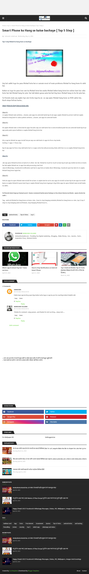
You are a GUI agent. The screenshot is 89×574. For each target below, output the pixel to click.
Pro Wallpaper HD (8, 437)
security (21, 527)
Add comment (14, 325)
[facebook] (23, 412)
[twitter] (66, 412)
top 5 (8, 26)
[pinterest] (66, 417)
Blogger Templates (33, 571)
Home (4, 26)
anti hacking (78, 523)
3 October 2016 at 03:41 (22, 308)
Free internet (29, 523)
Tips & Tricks (24, 215)
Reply (16, 298)
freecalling (6, 527)
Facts (21, 523)
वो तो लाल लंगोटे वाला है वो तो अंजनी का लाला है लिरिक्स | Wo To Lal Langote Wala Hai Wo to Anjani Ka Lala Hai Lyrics (49, 448)
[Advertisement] (44, 7)
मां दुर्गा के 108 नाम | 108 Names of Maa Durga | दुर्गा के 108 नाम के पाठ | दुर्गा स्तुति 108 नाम (40, 498)
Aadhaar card (7, 523)
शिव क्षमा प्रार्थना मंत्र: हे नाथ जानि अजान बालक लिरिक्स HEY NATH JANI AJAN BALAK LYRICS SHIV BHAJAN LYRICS (50, 459)
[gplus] (23, 417)
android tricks (13, 215)
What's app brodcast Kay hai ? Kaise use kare (14, 269)
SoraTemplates (13, 571)
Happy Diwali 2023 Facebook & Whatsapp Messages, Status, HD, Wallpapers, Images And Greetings (47, 509)
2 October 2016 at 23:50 (22, 292)
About (78, 571)
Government (39, 523)
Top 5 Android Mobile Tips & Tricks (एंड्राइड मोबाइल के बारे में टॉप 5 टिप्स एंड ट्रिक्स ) (73, 270)
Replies (18, 301)
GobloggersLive (50, 437)
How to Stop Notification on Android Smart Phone (44, 269)
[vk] (66, 422)
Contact (84, 571)
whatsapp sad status (49, 527)
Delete (20, 298)
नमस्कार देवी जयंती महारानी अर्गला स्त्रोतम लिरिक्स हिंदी (28, 469)
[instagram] (23, 422)
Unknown (17, 290)
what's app (36, 527)
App (15, 523)
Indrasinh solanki (10, 36)
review (15, 527)
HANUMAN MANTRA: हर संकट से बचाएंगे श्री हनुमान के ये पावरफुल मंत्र (34, 488)
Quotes (48, 523)
